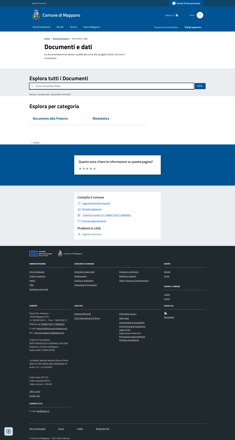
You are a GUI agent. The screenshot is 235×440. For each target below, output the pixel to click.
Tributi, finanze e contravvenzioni (134, 280)
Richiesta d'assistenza (129, 340)
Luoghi (167, 294)
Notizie (167, 271)
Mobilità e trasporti (127, 276)
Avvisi (166, 276)
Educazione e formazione (85, 285)
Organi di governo (37, 276)
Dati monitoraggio (37, 428)
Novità (60, 27)
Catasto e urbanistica (83, 280)
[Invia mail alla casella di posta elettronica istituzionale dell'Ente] (51, 328)
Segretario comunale (38, 289)
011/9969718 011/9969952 (51, 324)
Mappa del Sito (102, 428)
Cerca (199, 85)
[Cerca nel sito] (198, 15)
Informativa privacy (128, 313)
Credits (80, 428)
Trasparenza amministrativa (166, 27)
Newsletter (169, 317)
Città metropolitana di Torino (87, 318)
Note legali (124, 318)
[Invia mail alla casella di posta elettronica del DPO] (42, 411)
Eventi (167, 298)
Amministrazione (41, 27)
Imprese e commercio (128, 271)
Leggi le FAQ (124, 329)
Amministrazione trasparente (132, 326)
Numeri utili (34, 395)
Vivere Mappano (91, 27)
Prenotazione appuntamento (132, 336)
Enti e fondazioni (36, 271)
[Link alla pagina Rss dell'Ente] (165, 313)
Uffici (31, 285)
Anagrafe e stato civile (84, 271)
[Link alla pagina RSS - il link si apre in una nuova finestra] (177, 15)
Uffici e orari (34, 391)
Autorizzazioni (80, 276)
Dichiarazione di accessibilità (131, 322)
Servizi (73, 27)
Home (47, 38)
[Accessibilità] (8, 431)
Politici (32, 280)
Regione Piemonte (39, 3)
